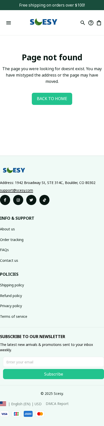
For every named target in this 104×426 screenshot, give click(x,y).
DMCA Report (57, 403)
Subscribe (53, 374)
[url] (16, 190)
